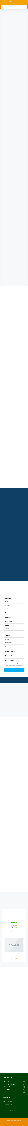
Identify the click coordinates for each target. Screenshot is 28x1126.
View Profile (14, 931)
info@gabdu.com (9, 1107)
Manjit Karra (14, 925)
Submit (14, 670)
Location (6, 625)
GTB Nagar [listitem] (7, 1089)
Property (6, 639)
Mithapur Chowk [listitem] (8, 1087)
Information (7, 605)
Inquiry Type (7, 598)
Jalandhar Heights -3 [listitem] (9, 1084)
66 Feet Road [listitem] (7, 1081)
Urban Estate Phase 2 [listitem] (9, 1092)
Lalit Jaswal (14, 954)
